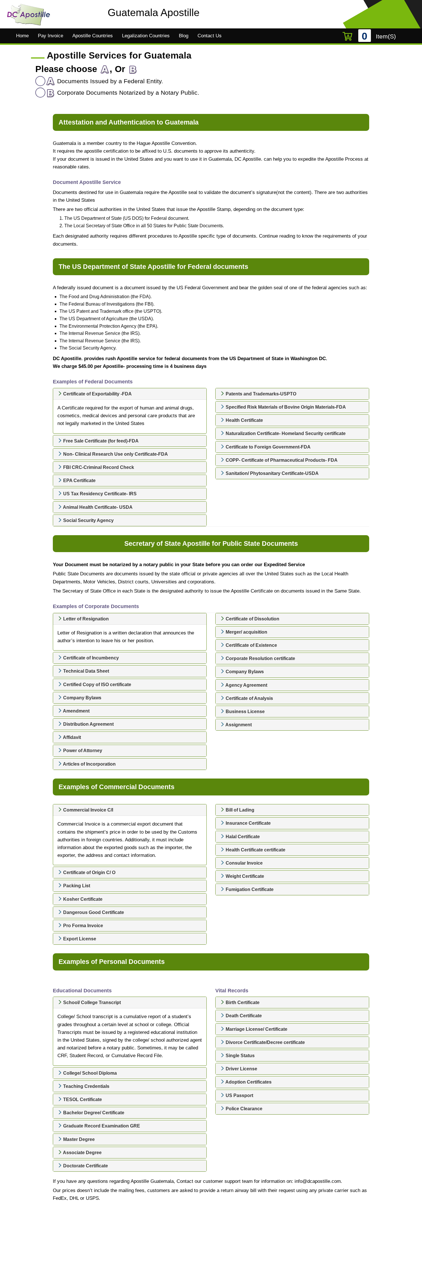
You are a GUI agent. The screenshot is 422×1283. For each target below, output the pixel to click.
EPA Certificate (79, 480)
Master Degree (78, 1139)
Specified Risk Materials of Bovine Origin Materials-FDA (285, 407)
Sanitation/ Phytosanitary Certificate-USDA (271, 473)
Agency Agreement (245, 685)
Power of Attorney (82, 750)
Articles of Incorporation (89, 764)
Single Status (239, 1055)
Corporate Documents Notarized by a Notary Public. (127, 92)
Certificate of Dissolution (251, 618)
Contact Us (210, 35)
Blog (183, 35)
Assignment (238, 724)
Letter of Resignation (85, 618)
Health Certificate (243, 420)
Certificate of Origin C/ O (88, 872)
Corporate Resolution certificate (259, 658)
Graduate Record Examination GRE (101, 1125)
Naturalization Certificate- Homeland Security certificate (285, 433)
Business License (244, 711)
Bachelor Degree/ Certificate (93, 1112)
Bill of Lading (239, 810)
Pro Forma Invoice (82, 925)
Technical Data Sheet (85, 671)
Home (22, 35)
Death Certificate (243, 1015)
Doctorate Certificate (85, 1165)
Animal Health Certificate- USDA (97, 507)
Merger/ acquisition (245, 632)
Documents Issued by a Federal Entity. (109, 81)
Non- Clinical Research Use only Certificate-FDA (115, 454)
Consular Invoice (243, 863)
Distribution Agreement (88, 724)
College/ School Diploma (89, 1073)
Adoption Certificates (248, 1082)
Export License (79, 938)
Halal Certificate (242, 836)
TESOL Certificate (82, 1099)
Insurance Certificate (247, 823)
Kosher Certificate (82, 899)
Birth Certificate (242, 1002)
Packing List (76, 885)
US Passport (238, 1095)
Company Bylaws (81, 697)
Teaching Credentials (85, 1086)
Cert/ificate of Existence (250, 645)
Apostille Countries (92, 35)
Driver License (240, 1068)
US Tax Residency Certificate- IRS (99, 493)
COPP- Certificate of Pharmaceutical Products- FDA (281, 460)
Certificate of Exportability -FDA (97, 393)
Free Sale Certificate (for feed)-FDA (100, 440)
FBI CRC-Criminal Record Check (98, 467)
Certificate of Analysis (248, 698)
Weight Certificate (244, 876)
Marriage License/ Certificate (255, 1029)
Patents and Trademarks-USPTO (260, 393)
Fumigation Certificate (249, 889)
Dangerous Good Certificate (93, 912)
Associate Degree (82, 1152)
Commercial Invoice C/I (87, 810)
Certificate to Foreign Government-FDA (267, 447)
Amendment (76, 711)
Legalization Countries (146, 35)
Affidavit (71, 737)
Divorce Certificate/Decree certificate (264, 1042)
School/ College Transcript (91, 1002)
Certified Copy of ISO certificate (96, 684)
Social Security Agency (88, 520)
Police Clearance (243, 1108)
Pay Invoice (50, 35)
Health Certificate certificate (254, 849)
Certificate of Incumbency (90, 657)
